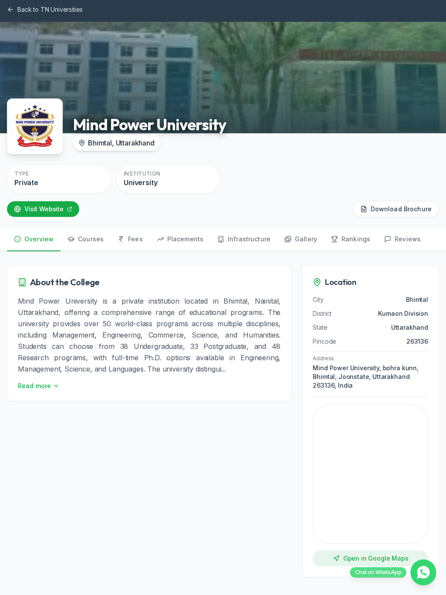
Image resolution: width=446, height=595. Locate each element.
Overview (39, 239)
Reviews (408, 239)
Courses (91, 239)
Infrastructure (249, 239)
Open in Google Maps (376, 558)
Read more (34, 385)
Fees (135, 239)
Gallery (306, 239)
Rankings (355, 239)
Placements (185, 239)
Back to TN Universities (50, 9)
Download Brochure (401, 209)
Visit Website (44, 209)
